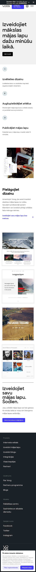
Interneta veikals (10, 442)
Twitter (6, 530)
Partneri (7, 466)
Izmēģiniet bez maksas (17, 6)
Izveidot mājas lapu (11, 447)
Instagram (7, 535)
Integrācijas (8, 457)
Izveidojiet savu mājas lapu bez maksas (14, 217)
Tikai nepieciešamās (11, 567)
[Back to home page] (6, 6)
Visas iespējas (9, 462)
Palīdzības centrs (10, 504)
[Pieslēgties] (27, 6)
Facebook (7, 526)
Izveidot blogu (9, 452)
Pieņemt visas (27, 567)
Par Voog (7, 480)
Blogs (5, 490)
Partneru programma (13, 485)
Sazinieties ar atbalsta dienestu (13, 510)
